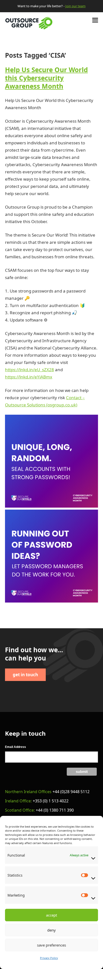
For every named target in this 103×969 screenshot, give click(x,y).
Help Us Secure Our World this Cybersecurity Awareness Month (46, 78)
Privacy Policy (49, 958)
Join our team (75, 6)
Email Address (15, 747)
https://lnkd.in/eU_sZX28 (29, 369)
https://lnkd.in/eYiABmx (28, 377)
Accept (51, 915)
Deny (51, 930)
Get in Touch (25, 674)
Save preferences (51, 945)
